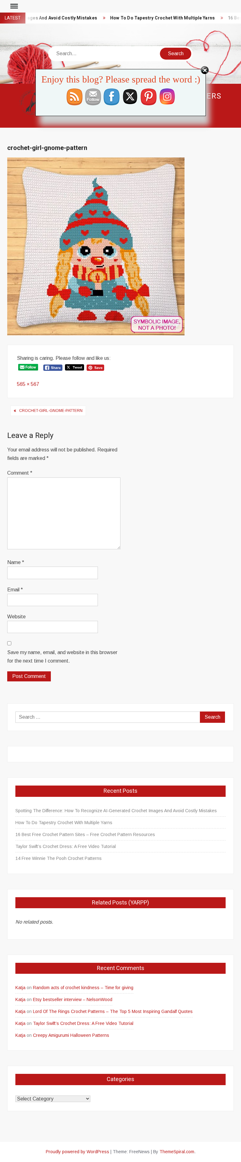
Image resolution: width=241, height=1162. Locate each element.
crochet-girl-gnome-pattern (51, 410)
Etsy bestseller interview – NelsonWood (72, 999)
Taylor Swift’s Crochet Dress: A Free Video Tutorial (65, 846)
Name (15, 562)
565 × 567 (28, 384)
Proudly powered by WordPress (77, 1151)
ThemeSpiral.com (176, 1151)
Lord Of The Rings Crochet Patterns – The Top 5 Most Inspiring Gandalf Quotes (113, 1011)
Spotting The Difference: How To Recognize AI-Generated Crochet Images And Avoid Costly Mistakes (116, 810)
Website (16, 616)
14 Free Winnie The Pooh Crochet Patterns (58, 858)
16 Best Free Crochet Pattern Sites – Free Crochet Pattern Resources (85, 834)
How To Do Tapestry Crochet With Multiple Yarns (151, 18)
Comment (19, 473)
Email (15, 589)
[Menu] (13, 6)
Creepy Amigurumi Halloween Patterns (71, 1035)
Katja (20, 987)
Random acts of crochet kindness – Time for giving (83, 987)
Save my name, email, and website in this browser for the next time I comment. (62, 657)
